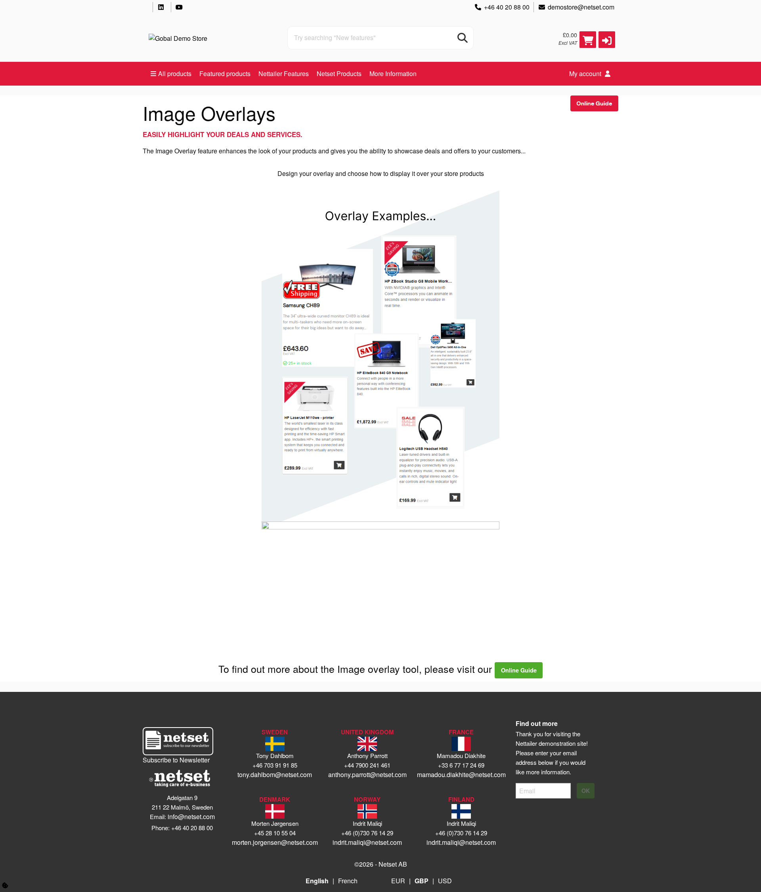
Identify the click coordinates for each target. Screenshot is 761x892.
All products (174, 73)
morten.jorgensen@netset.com (275, 842)
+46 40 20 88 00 (507, 6)
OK (585, 791)
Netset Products (339, 73)
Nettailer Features (283, 73)
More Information (393, 73)
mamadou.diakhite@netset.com (461, 774)
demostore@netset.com (581, 6)
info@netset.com (191, 816)
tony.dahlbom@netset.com (274, 774)
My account (586, 73)
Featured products (224, 73)
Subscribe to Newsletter (176, 759)
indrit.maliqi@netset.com (367, 842)
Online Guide (519, 670)
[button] (606, 39)
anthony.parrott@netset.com (367, 774)
